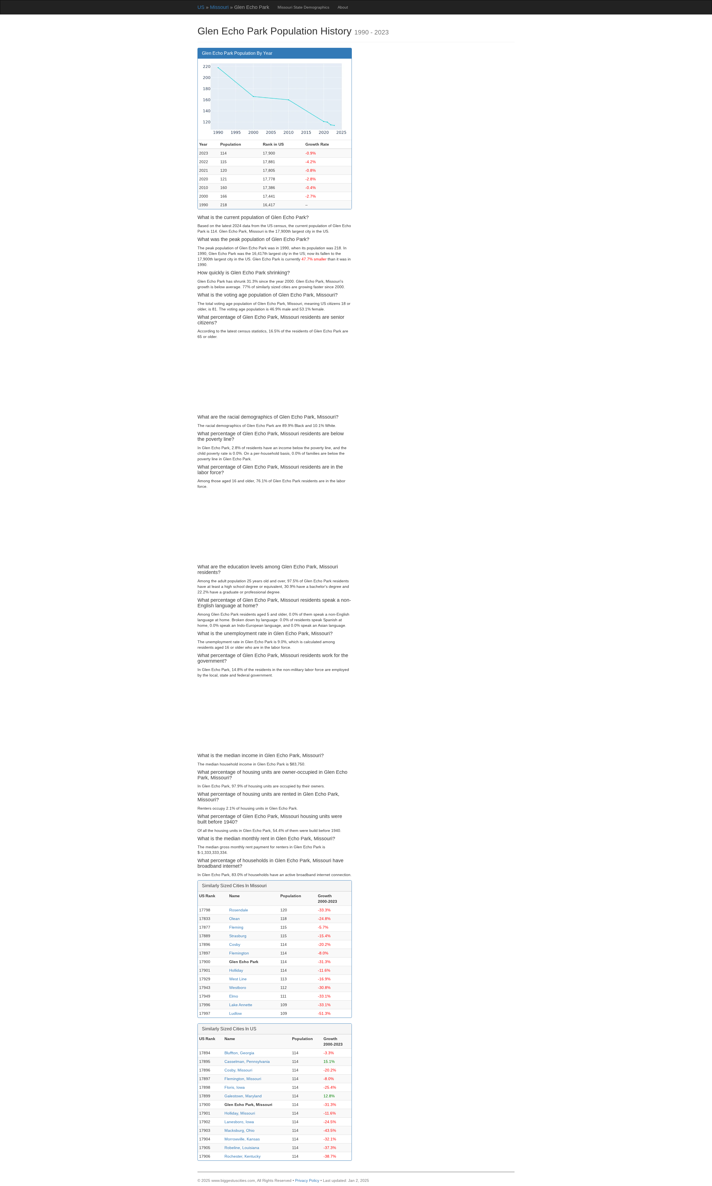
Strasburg (237, 936)
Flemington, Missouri (242, 1078)
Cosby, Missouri (238, 1070)
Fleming (236, 927)
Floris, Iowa (234, 1087)
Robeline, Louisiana (241, 1147)
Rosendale (238, 910)
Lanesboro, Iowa (239, 1122)
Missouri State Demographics (303, 7)
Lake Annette (240, 1005)
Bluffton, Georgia (239, 1053)
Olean (234, 918)
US (200, 7)
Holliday (236, 970)
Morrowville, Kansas (242, 1139)
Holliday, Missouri (239, 1113)
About (343, 7)
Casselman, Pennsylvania (247, 1061)
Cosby (234, 944)
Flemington (239, 953)
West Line (238, 979)
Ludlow (235, 1013)
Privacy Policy (307, 1180)
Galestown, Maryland (243, 1096)
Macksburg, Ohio (239, 1130)
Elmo (233, 996)
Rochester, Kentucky (242, 1156)
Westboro (237, 987)
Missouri (219, 7)
